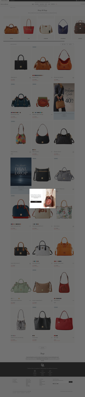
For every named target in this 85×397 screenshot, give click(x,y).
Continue (36, 201)
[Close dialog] (54, 189)
